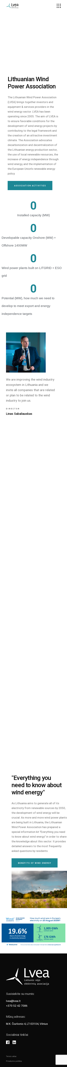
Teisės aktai (11, 1056)
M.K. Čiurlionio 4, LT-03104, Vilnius (27, 1023)
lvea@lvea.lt (13, 1001)
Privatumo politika (14, 1061)
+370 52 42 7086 (16, 1005)
